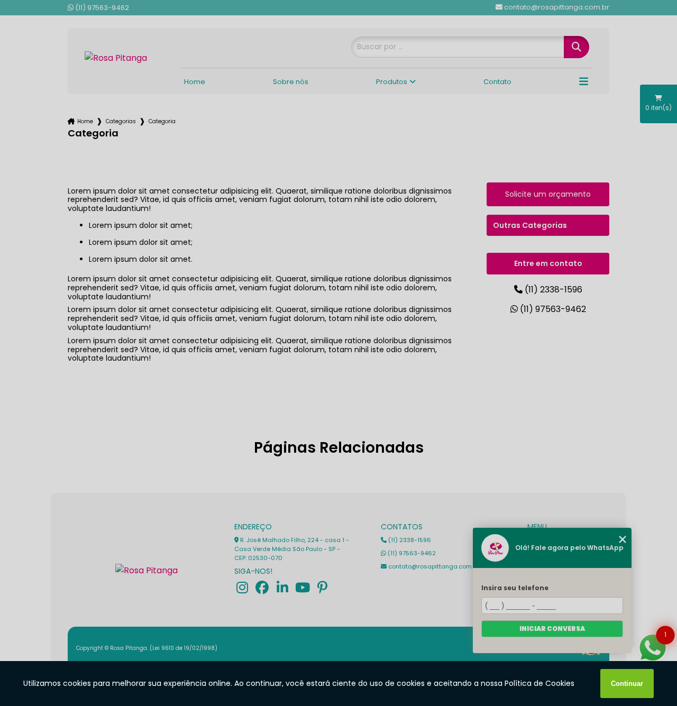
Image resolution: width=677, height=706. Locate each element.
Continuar (627, 683)
